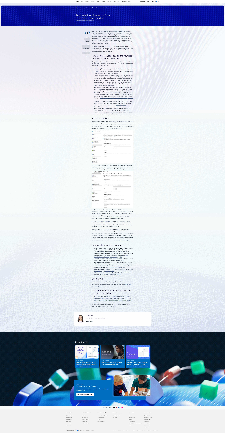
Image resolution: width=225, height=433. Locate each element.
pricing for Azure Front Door (122, 240)
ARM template (121, 255)
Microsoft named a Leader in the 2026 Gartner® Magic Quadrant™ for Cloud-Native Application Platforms (86, 364)
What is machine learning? (148, 417)
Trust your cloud (68, 421)
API (121, 257)
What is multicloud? (147, 415)
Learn (115, 1)
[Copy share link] (83, 33)
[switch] (156, 1)
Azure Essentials (68, 423)
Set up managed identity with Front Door (104, 85)
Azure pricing (84, 415)
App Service (102, 89)
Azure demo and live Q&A (101, 421)
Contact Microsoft (118, 430)
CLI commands (113, 257)
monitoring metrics (109, 271)
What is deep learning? (147, 419)
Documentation (131, 413)
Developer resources (132, 417)
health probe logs (116, 274)
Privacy (124, 430)
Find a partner (114, 417)
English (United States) (70, 430)
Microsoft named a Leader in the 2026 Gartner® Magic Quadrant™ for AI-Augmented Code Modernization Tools (137, 364)
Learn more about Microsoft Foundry (85, 394)
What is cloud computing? (148, 413)
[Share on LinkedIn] (89, 33)
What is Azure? (68, 413)
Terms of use (128, 430)
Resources (109, 1)
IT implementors (86, 48)
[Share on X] (87, 33)
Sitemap (113, 430)
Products (86, 1)
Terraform (106, 257)
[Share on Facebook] (85, 33)
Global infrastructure (69, 417)
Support (118, 1)
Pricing (98, 1)
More (129, 1)
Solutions (92, 1)
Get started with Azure (69, 415)
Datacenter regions (68, 419)
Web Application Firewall (104, 221)
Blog (129, 415)
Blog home (78, 7)
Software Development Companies (117, 413)
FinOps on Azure (84, 421)
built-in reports (105, 274)
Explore (82, 1)
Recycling (143, 430)
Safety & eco (139, 430)
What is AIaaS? (146, 421)
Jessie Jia (78, 20)
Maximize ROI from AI (85, 423)
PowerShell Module (99, 257)
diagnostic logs (98, 271)
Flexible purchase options (86, 419)
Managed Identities (99, 77)
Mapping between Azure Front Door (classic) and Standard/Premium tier (112, 298)
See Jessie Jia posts (89, 321)
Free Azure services (85, 417)
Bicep (126, 255)
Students (130, 419)
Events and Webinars (132, 421)
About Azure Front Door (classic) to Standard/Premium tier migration (112, 296)
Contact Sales (124, 1)
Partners (103, 1)
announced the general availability (113, 31)
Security (87, 41)
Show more (86, 56)
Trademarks (133, 430)
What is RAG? (146, 426)
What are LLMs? (146, 423)
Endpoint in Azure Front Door (117, 267)
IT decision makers (85, 46)
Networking (87, 39)
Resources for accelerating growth (103, 415)
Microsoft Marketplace (115, 415)
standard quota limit (114, 216)
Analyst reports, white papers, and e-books (135, 423)
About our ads (149, 430)
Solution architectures (101, 417)
